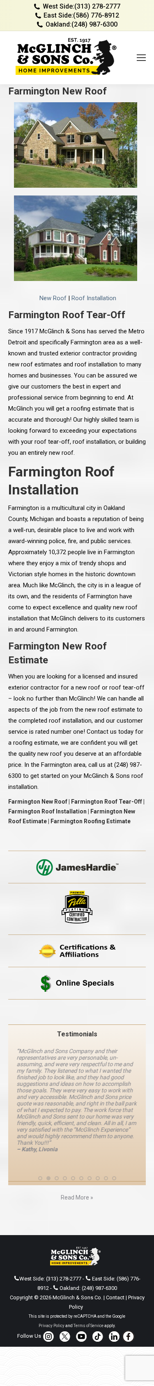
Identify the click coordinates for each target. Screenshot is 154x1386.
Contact (115, 1297)
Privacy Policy (51, 1325)
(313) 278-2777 (97, 6)
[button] (40, 1178)
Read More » (77, 1197)
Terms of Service (88, 1325)
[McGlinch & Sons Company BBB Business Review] (77, 1012)
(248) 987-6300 (94, 24)
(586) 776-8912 (96, 15)
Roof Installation (93, 298)
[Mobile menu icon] (141, 57)
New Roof (53, 298)
